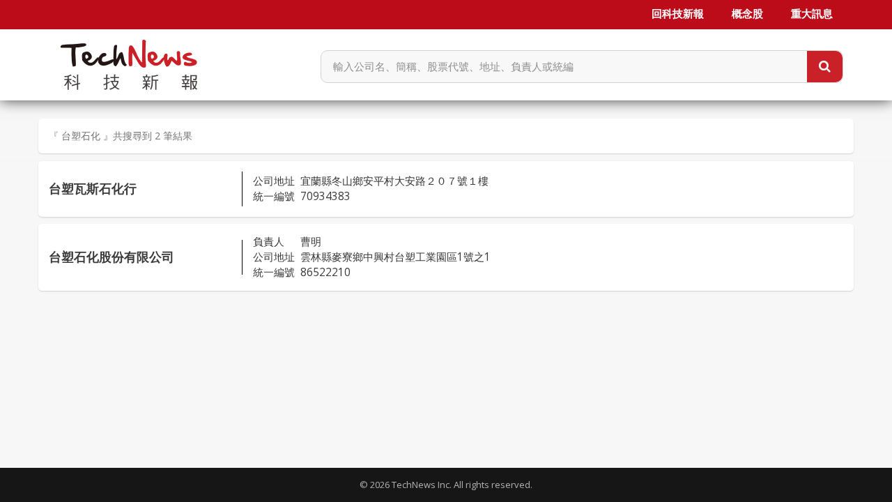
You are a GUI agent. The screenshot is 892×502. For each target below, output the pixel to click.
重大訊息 (812, 14)
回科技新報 (678, 14)
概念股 (747, 14)
